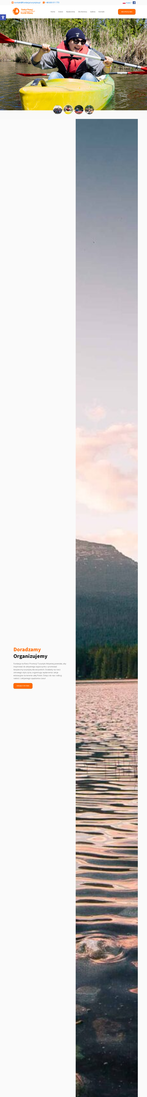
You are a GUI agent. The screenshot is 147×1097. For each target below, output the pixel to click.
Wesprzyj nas (126, 12)
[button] (3, 17)
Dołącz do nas (23, 686)
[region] (73, 64)
